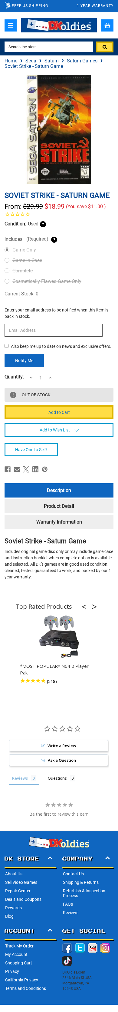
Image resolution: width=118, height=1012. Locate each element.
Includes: (26, 239)
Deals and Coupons (23, 899)
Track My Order (19, 946)
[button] (85, 606)
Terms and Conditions (25, 988)
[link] (59, 214)
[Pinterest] (45, 469)
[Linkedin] (35, 469)
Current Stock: (21, 294)
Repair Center (18, 890)
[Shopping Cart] (107, 25)
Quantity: (14, 377)
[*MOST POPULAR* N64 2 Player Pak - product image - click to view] (59, 637)
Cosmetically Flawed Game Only (46, 281)
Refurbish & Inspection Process (84, 893)
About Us (13, 873)
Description (59, 490)
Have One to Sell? (31, 449)
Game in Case (27, 260)
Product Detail (59, 506)
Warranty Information (59, 522)
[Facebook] (8, 469)
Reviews (70, 912)
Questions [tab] (57, 778)
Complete (22, 271)
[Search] (104, 47)
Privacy (12, 971)
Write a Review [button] (62, 745)
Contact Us (73, 873)
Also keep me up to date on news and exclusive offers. (61, 346)
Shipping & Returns (81, 882)
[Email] (17, 469)
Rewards (13, 907)
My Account (16, 954)
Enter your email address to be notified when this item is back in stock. (56, 313)
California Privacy (21, 979)
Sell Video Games (21, 882)
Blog (9, 916)
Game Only (24, 250)
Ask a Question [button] (62, 760)
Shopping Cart (18, 962)
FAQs (68, 904)
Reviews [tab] (20, 778)
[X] (26, 469)
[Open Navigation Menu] (11, 25)
